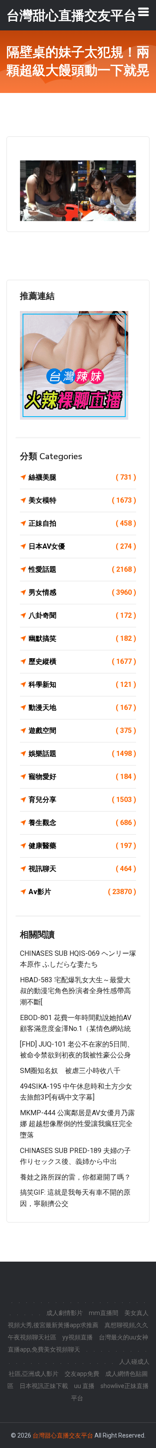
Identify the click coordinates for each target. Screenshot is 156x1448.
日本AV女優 (82, 546)
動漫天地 (82, 707)
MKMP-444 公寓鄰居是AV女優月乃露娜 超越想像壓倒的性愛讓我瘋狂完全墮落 (77, 1124)
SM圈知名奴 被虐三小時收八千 (70, 1071)
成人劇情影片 (64, 1312)
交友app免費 (82, 1373)
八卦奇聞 (82, 615)
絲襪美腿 (82, 477)
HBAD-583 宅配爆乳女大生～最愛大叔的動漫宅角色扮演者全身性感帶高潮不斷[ (75, 991)
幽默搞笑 (82, 638)
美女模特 (82, 500)
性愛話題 (82, 569)
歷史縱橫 (82, 661)
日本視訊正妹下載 (44, 1385)
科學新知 (82, 684)
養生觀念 (82, 822)
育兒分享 (82, 799)
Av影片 (82, 892)
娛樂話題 (82, 753)
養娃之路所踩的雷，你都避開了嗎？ (75, 1177)
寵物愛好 (82, 776)
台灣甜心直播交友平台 (62, 1435)
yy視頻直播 (77, 1337)
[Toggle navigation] (143, 12)
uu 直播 (84, 1385)
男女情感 (82, 592)
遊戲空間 (82, 730)
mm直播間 (103, 1312)
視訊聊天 (82, 869)
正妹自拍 (82, 523)
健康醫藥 (82, 846)
